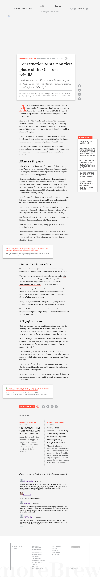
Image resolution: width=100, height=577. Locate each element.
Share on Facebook (79, 87)
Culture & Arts (37, 554)
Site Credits (74, 568)
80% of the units (48, 190)
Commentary (36, 550)
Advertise (55, 550)
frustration (38, 200)
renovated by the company (30, 284)
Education (35, 556)
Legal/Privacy (57, 552)
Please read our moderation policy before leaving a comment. (43, 474)
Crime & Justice (37, 552)
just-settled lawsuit (36, 297)
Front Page (16, 544)
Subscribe (75, 547)
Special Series (17, 546)
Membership (56, 554)
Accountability (37, 544)
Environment (36, 558)
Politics (35, 564)
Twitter (74, 9)
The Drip (15, 548)
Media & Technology (38, 560)
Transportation (37, 569)
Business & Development (27, 58)
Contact (54, 548)
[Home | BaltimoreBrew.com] (50, 6)
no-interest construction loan (51, 357)
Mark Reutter (44, 58)
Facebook (71, 9)
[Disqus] (44, 502)
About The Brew (57, 544)
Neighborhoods (37, 562)
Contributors (56, 546)
